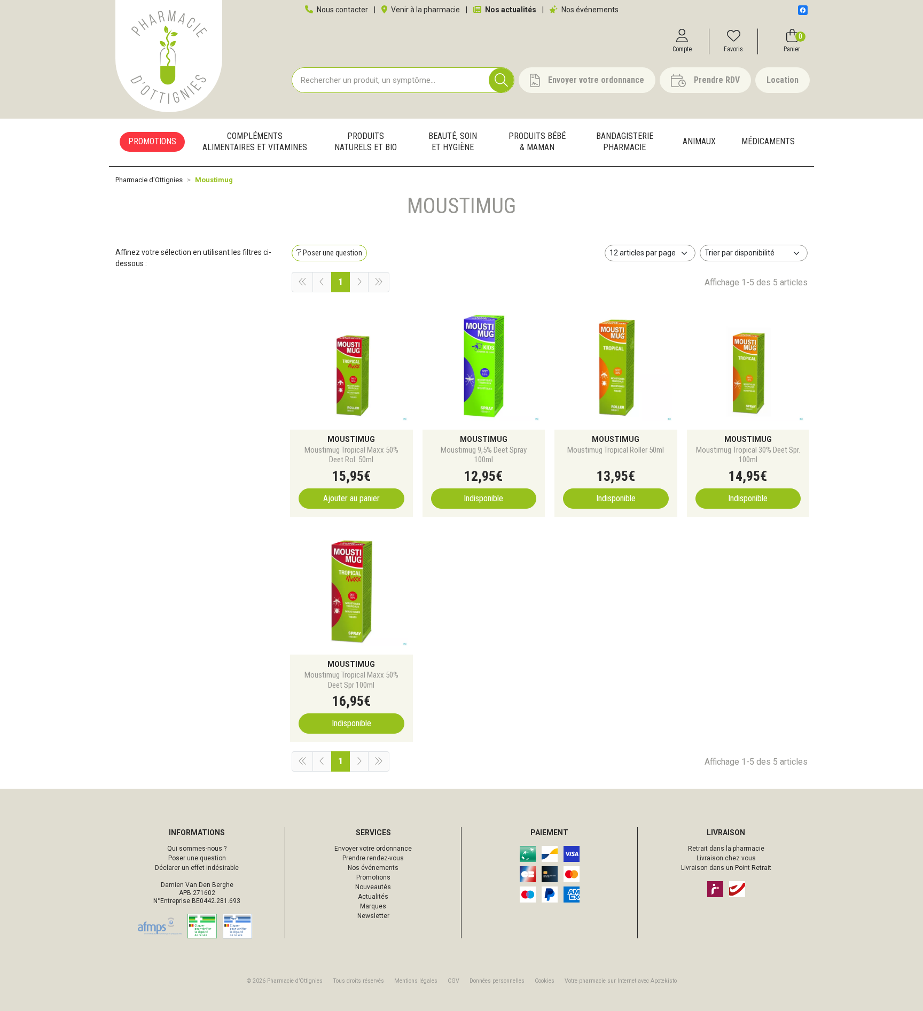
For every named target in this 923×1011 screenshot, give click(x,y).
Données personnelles (497, 980)
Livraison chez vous (726, 858)
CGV (453, 980)
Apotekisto (621, 980)
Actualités (373, 896)
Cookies (544, 980)
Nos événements (589, 9)
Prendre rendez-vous (373, 858)
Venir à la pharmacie (424, 9)
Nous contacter (341, 9)
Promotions (373, 877)
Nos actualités (509, 9)
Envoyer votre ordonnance (373, 848)
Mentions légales (415, 980)
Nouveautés (373, 887)
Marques (373, 906)
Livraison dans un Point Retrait (726, 868)
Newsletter (373, 916)
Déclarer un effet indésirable (197, 868)
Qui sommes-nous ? (196, 848)
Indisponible (483, 498)
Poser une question (197, 858)
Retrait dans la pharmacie (726, 848)
